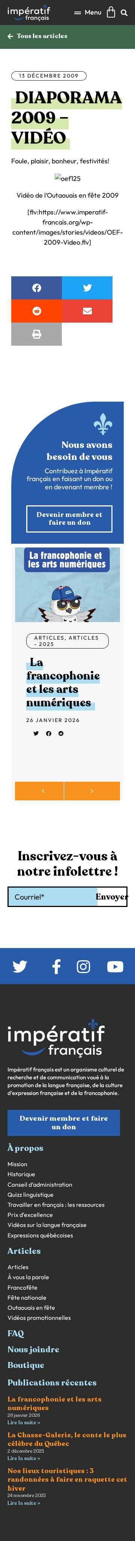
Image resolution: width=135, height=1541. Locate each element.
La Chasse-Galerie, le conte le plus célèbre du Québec (67, 1439)
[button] (87, 12)
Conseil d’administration (40, 1184)
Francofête (23, 1287)
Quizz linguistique (31, 1194)
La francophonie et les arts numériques (63, 682)
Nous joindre (33, 1349)
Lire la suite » (24, 1422)
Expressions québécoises (40, 1235)
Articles (49, 637)
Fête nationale (27, 1297)
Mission (17, 1164)
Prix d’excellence (30, 1214)
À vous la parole (28, 1277)
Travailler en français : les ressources (56, 1204)
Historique (21, 1174)
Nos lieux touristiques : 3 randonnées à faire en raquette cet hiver (67, 1479)
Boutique (26, 1365)
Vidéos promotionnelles (39, 1317)
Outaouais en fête (31, 1307)
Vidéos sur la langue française (47, 1224)
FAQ (16, 1333)
